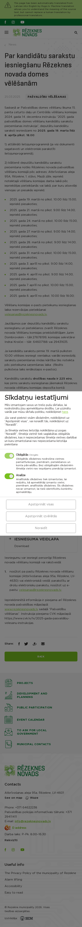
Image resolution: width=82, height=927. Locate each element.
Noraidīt (41, 528)
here (65, 412)
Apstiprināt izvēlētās (41, 516)
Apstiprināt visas (41, 504)
